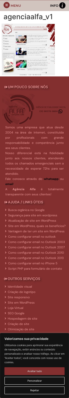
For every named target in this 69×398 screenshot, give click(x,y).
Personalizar (34, 380)
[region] (34, 365)
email (9, 184)
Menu (16, 6)
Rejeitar (34, 390)
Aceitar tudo (34, 371)
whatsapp (51, 179)
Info (54, 6)
